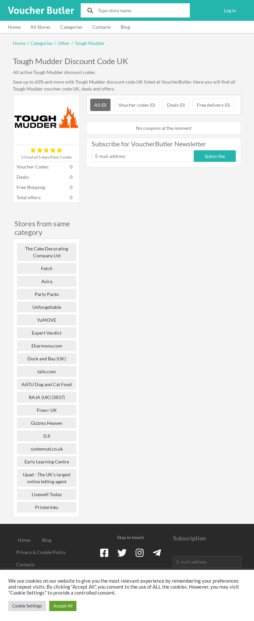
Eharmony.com (46, 345)
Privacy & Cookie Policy (40, 552)
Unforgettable (46, 307)
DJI (46, 436)
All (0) (100, 105)
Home (14, 27)
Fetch (47, 268)
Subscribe (215, 156)
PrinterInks (46, 507)
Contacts (101, 27)
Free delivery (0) (213, 105)
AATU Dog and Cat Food (46, 384)
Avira (46, 281)
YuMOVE (46, 320)
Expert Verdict (47, 333)
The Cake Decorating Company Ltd (46, 252)
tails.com (46, 371)
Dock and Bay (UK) (46, 358)
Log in (230, 10)
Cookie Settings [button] (27, 605)
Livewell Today (47, 494)
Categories (71, 27)
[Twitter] (122, 552)
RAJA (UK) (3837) (47, 397)
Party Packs (47, 294)
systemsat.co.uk (47, 449)
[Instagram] (140, 552)
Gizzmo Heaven (47, 423)
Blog (125, 27)
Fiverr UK (47, 410)
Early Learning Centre (46, 461)
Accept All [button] (62, 605)
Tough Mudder (90, 43)
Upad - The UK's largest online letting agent (46, 478)
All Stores (40, 27)
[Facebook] (104, 552)
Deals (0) (176, 105)
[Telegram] (157, 552)
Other (64, 43)
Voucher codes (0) (136, 105)
